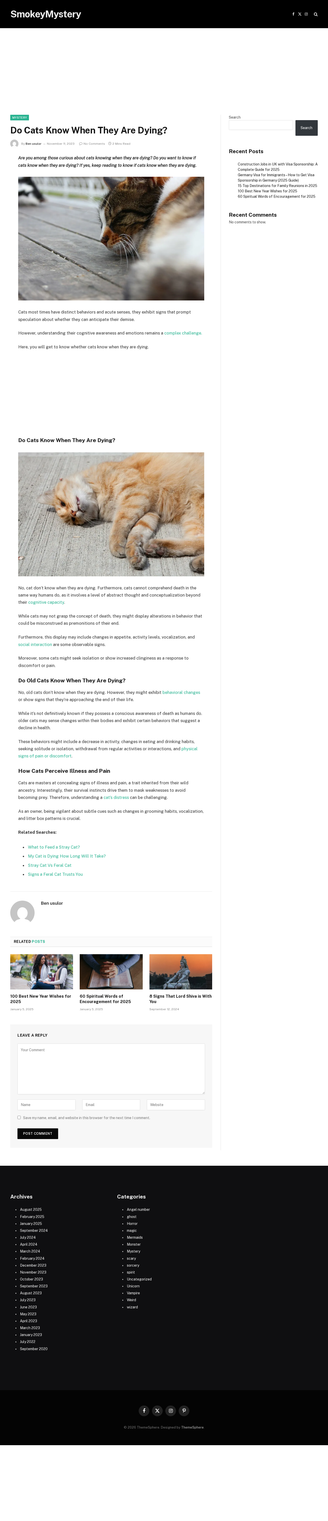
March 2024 (30, 1251)
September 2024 (34, 1230)
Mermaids (135, 1237)
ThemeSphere (192, 1427)
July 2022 (27, 1342)
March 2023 (30, 1328)
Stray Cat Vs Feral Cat (49, 865)
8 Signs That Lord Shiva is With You (180, 999)
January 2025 (31, 1224)
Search (235, 117)
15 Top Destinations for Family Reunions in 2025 (277, 186)
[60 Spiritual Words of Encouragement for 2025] (111, 971)
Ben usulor (34, 143)
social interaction (35, 644)
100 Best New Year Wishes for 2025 (40, 999)
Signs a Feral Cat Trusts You (55, 874)
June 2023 (28, 1307)
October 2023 (31, 1279)
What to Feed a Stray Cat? (54, 847)
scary (131, 1258)
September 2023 (34, 1286)
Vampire (133, 1293)
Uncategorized (139, 1279)
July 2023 (28, 1300)
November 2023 (33, 1272)
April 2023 (28, 1321)
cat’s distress (117, 797)
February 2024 (32, 1258)
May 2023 (28, 1314)
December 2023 (33, 1265)
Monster (134, 1244)
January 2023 (31, 1335)
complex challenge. (183, 333)
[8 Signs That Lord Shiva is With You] (180, 971)
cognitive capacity (46, 602)
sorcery (133, 1265)
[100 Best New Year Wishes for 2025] (41, 971)
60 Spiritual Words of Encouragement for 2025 (105, 999)
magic (132, 1230)
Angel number (138, 1209)
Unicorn (133, 1286)
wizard (132, 1307)
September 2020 (34, 1349)
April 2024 (28, 1244)
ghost (132, 1217)
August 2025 (31, 1209)
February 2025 (32, 1217)
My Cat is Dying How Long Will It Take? (67, 856)
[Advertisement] (164, 77)
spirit (131, 1272)
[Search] (315, 14)
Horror (132, 1224)
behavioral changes (181, 692)
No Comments (94, 143)
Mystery (19, 117)
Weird (131, 1300)
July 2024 (28, 1237)
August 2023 (31, 1293)
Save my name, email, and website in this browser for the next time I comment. (86, 1118)
